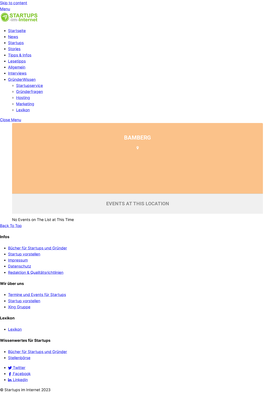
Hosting (23, 97)
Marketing (25, 104)
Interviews (17, 73)
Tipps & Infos (19, 55)
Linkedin (20, 379)
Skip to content (13, 3)
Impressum (18, 260)
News (13, 36)
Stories (14, 49)
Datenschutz (19, 266)
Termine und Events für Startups (37, 294)
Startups (16, 43)
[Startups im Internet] (19, 21)
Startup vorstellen (24, 254)
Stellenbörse (19, 357)
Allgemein (16, 67)
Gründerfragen (29, 91)
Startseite (17, 30)
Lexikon (23, 110)
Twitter (18, 367)
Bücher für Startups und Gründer (37, 248)
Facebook (21, 373)
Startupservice (29, 85)
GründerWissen (22, 79)
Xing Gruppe (19, 307)
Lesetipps (17, 61)
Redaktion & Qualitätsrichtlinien (35, 272)
